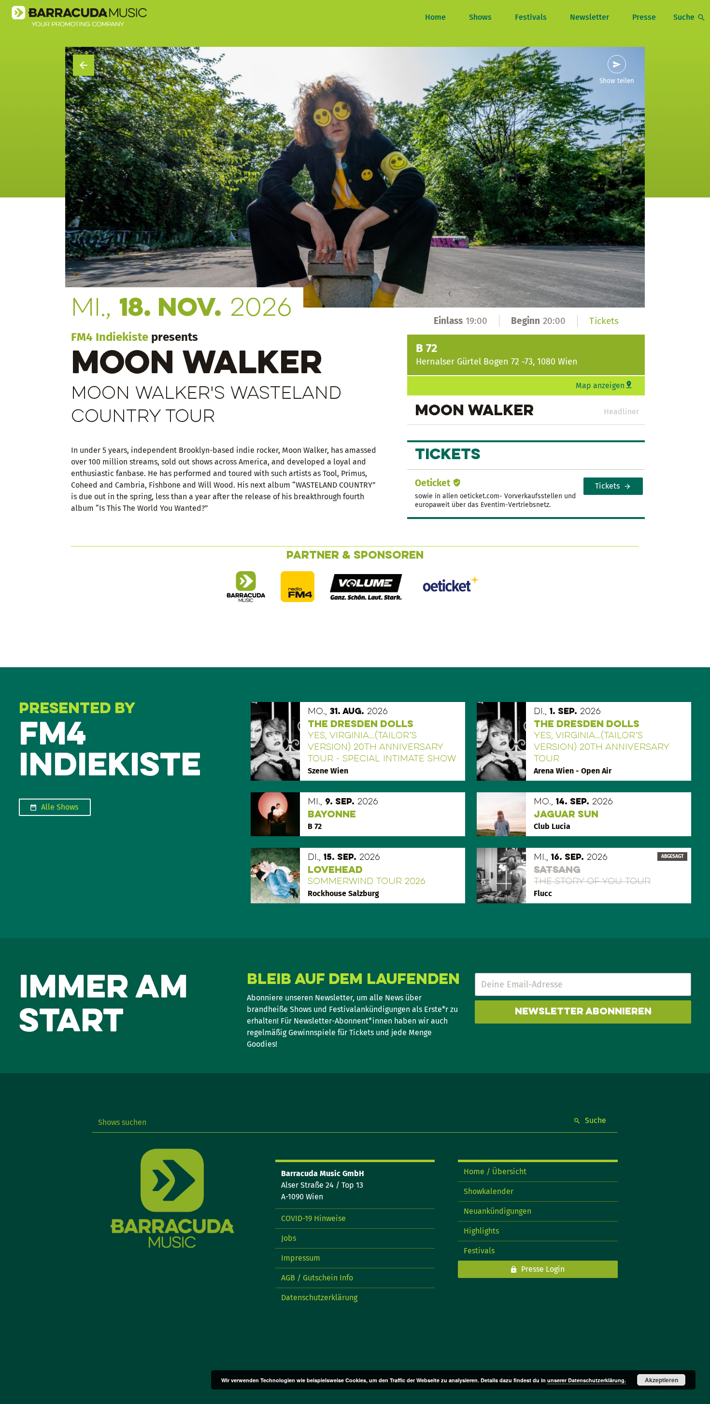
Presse (644, 17)
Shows (480, 17)
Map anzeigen (600, 385)
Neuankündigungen (497, 1211)
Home (435, 17)
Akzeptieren (661, 1380)
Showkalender (488, 1191)
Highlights (481, 1231)
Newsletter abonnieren (583, 1012)
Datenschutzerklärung (319, 1297)
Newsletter (589, 17)
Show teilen (616, 81)
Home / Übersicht (495, 1171)
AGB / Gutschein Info (317, 1277)
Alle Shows (59, 807)
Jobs (288, 1238)
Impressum (300, 1258)
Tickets (604, 320)
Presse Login (543, 1269)
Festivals (531, 17)
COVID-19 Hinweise (313, 1218)
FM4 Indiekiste (109, 337)
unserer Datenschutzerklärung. (586, 1380)
